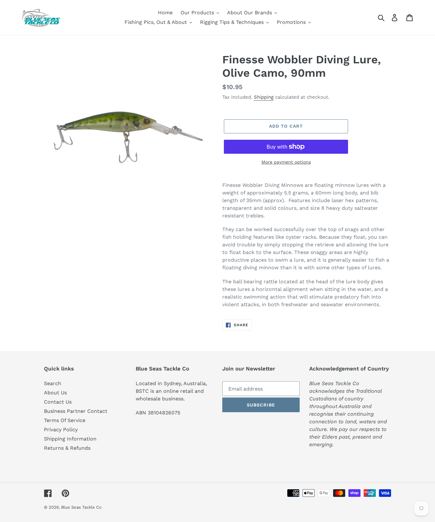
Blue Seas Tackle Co (81, 507)
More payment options (286, 162)
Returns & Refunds (67, 448)
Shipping (264, 97)
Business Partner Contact (75, 411)
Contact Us (58, 402)
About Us (55, 393)
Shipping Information (70, 439)
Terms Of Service (64, 420)
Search (52, 383)
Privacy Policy (61, 430)
